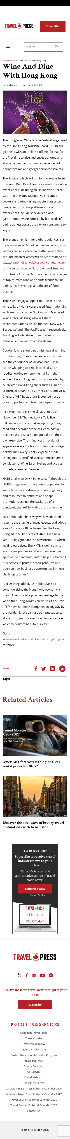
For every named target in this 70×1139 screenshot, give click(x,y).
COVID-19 (13, 60)
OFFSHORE (33, 1071)
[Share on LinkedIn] (52, 668)
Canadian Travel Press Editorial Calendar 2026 (34, 1088)
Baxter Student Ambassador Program (34, 1055)
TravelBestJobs (34, 1060)
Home (5, 60)
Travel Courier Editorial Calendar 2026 (33, 1099)
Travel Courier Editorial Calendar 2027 (33, 1105)
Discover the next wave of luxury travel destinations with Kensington (33, 825)
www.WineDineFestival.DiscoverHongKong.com (35, 263)
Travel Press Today (33, 1044)
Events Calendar (34, 1066)
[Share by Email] (62, 668)
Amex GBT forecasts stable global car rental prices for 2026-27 (31, 764)
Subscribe (52, 26)
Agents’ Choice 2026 (34, 1049)
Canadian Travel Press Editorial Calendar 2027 (34, 1094)
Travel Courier (33, 1038)
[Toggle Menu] (9, 47)
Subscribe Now (35, 888)
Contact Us (33, 1111)
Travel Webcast (33, 1077)
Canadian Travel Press (33, 1032)
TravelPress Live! (34, 1083)
